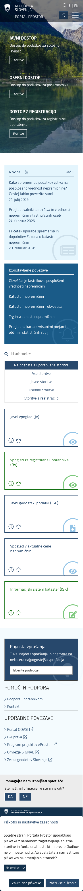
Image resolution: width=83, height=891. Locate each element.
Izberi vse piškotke (62, 883)
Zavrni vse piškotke (26, 883)
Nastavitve (12, 868)
